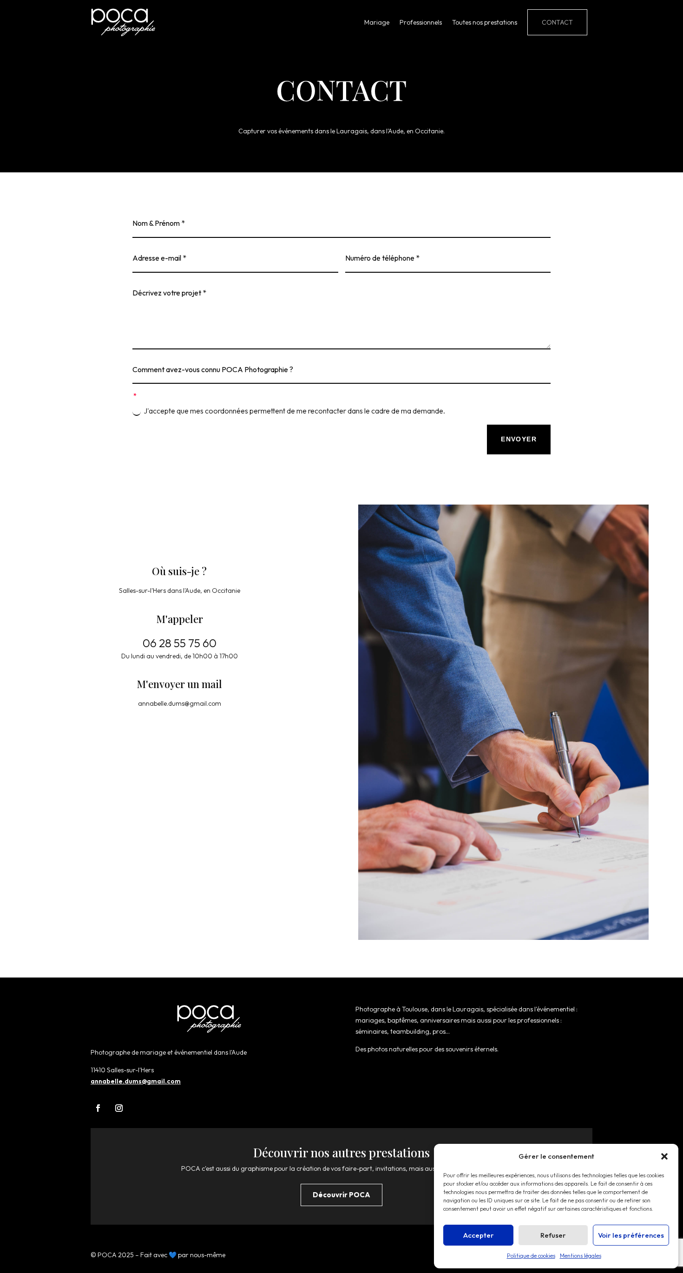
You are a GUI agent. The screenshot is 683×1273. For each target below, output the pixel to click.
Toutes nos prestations (484, 22)
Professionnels (421, 22)
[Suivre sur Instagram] (119, 1108)
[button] (664, 1156)
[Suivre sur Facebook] (98, 1108)
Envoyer (519, 439)
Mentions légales (580, 1255)
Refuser (553, 1235)
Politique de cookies (531, 1255)
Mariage (376, 22)
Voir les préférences (631, 1235)
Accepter (478, 1235)
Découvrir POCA (341, 1194)
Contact (557, 22)
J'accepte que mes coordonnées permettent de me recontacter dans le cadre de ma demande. (294, 410)
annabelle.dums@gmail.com (136, 1081)
